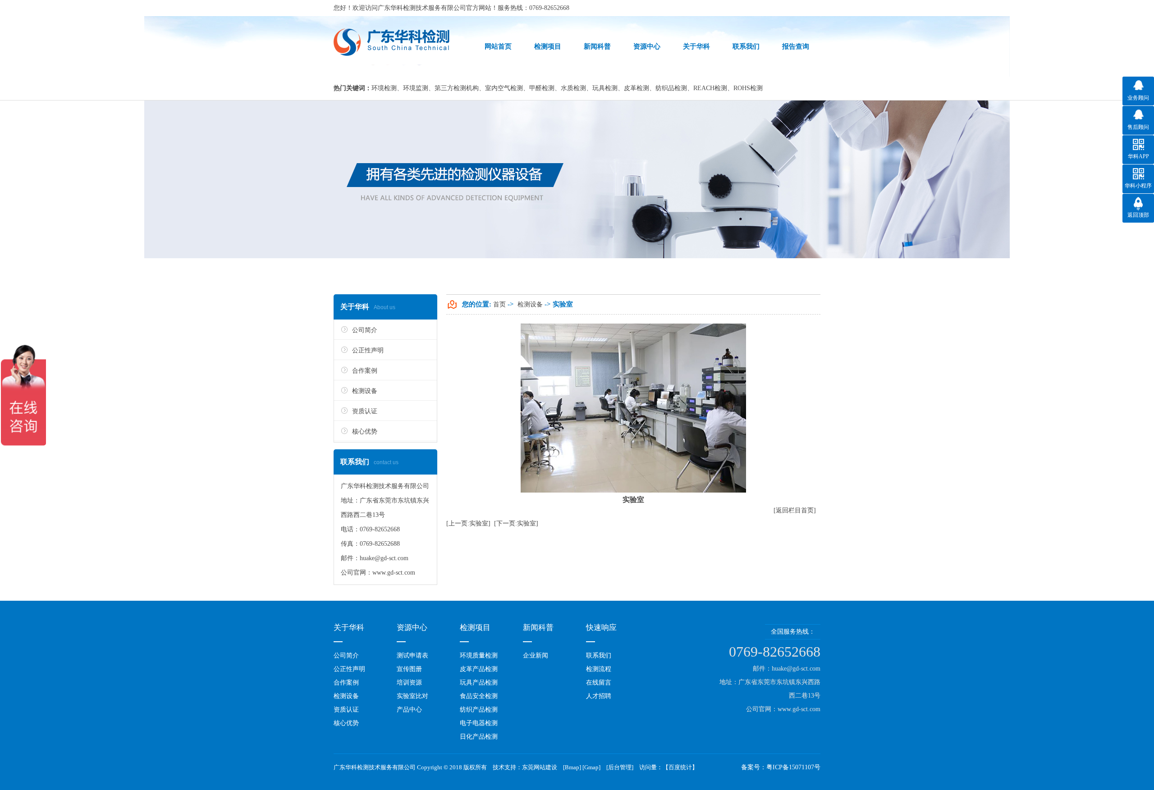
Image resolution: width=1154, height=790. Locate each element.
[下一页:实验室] (516, 523)
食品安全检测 (479, 696)
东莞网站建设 (539, 767)
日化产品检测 (479, 736)
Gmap (591, 767)
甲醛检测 (541, 88)
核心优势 (364, 431)
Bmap (572, 767)
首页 (499, 304)
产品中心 (409, 709)
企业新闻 (535, 655)
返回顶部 (1138, 215)
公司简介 (364, 330)
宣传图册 (409, 669)
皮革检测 (636, 88)
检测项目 (547, 46)
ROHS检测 (748, 88)
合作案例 (364, 370)
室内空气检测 (504, 88)
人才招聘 (598, 696)
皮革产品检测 (479, 669)
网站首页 (498, 46)
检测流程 (598, 669)
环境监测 (415, 88)
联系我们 (598, 655)
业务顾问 (1138, 98)
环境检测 (384, 88)
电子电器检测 (479, 723)
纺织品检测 (671, 88)
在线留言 (598, 682)
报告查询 (795, 46)
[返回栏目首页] (795, 510)
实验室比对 (412, 696)
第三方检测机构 (457, 88)
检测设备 (364, 391)
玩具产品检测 (479, 682)
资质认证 (364, 411)
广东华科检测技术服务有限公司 (422, 8)
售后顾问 (1138, 127)
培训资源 (409, 682)
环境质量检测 (479, 655)
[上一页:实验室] (468, 523)
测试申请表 (412, 655)
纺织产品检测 (479, 709)
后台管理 (620, 767)
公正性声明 (368, 350)
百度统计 (680, 767)
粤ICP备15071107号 (793, 767)
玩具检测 (605, 88)
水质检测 (573, 88)
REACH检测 (710, 88)
